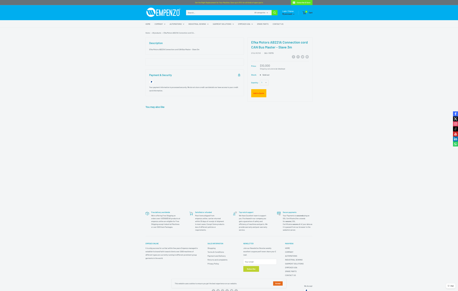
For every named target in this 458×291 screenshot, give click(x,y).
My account (287, 14)
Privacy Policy (213, 263)
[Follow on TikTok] (455, 128)
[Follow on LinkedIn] (455, 138)
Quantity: (254, 83)
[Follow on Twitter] (455, 118)
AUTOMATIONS (176, 24)
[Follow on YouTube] (455, 133)
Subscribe (251, 269)
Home (148, 33)
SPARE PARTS (262, 24)
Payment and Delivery (217, 256)
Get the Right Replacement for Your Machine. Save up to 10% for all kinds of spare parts (229, 2)
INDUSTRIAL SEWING (197, 24)
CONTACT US (278, 24)
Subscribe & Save (303, 2)
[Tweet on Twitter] (302, 56)
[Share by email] (307, 56)
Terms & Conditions (216, 252)
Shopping (212, 248)
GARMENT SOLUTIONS (222, 24)
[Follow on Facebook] (455, 113)
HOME (148, 24)
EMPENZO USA (244, 24)
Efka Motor (256, 53)
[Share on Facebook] (293, 56)
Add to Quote (258, 93)
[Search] (275, 12)
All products (156, 33)
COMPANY (159, 24)
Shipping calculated (267, 69)
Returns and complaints (217, 260)
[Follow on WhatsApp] (455, 143)
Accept (278, 283)
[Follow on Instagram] (455, 123)
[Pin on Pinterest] (298, 56)
